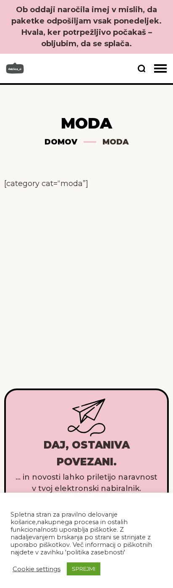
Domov (61, 142)
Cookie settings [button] (36, 569)
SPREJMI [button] (83, 568)
